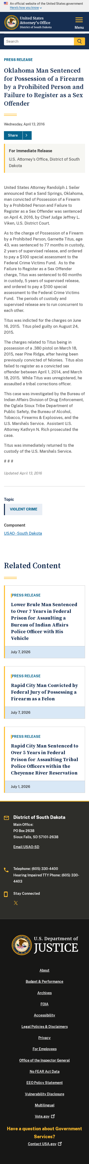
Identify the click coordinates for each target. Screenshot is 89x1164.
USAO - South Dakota (23, 533)
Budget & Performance (44, 982)
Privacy (44, 1038)
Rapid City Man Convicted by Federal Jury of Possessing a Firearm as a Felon (44, 692)
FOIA (44, 1004)
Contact (42, 1144)
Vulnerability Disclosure (44, 1094)
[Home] (29, 28)
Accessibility (44, 1015)
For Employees (45, 1049)
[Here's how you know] (44, 6)
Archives (44, 993)
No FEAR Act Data (45, 1072)
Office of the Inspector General (44, 1060)
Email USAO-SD (26, 847)
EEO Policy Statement (44, 1083)
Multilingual (44, 1105)
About (44, 970)
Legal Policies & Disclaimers (45, 1027)
